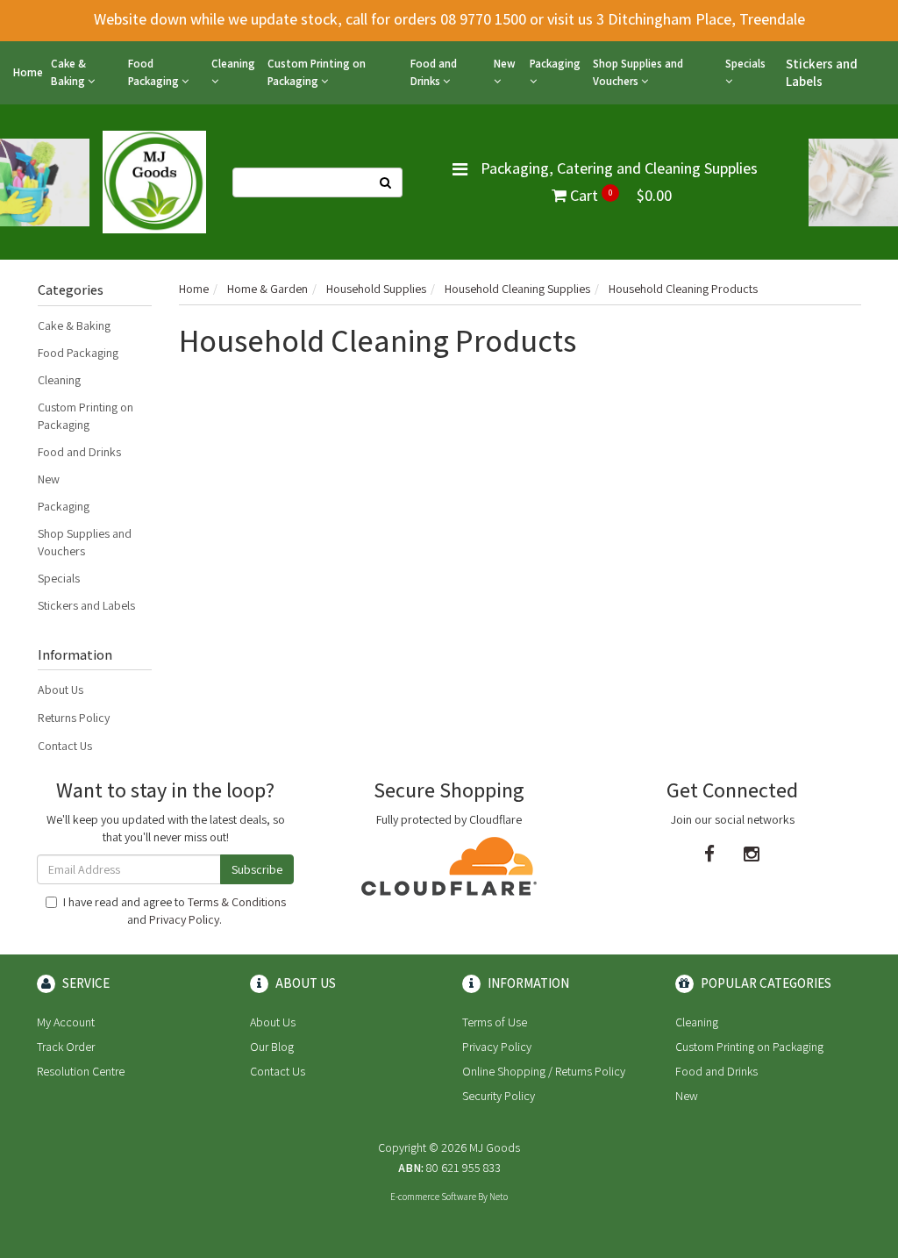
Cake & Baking (69, 72)
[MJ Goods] (154, 181)
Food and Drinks (433, 72)
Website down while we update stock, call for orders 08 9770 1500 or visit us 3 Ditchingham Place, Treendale (449, 19)
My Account (66, 1022)
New (505, 63)
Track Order (66, 1046)
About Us (60, 689)
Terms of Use (494, 1022)
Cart (619, 195)
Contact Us (65, 746)
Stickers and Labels (822, 72)
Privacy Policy (184, 919)
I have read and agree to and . (174, 910)
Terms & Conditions (237, 902)
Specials (745, 63)
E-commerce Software (433, 1196)
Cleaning (233, 63)
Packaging (555, 63)
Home (28, 72)
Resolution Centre (81, 1071)
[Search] (386, 182)
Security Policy (498, 1096)
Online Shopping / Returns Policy (543, 1071)
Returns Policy (74, 717)
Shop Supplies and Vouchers (638, 72)
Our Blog (272, 1046)
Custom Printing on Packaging (316, 72)
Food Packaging (155, 72)
